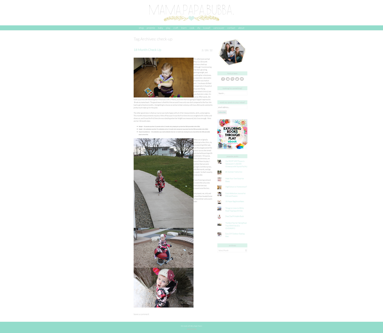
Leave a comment (141, 314)
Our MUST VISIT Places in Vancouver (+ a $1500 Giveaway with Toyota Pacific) (236, 164)
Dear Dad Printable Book (234, 216)
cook (192, 27)
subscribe (222, 112)
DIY (198, 27)
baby (160, 27)
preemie (151, 27)
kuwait (206, 27)
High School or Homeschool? (236, 187)
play (168, 27)
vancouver (218, 27)
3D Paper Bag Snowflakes (234, 201)
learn (184, 27)
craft (175, 27)
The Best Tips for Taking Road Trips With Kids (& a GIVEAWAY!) (236, 225)
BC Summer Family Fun (233, 172)
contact (231, 27)
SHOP (141, 27)
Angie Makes (198, 326)
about (241, 27)
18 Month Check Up (147, 50)
